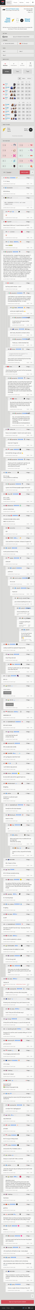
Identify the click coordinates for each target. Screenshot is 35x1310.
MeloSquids (12, 815)
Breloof (13, 349)
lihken (10, 366)
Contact (3, 1308)
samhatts (12, 955)
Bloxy (18, 848)
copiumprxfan (13, 988)
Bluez (8, 177)
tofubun (9, 773)
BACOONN (12, 859)
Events (27, 2)
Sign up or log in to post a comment (17, 1301)
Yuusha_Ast (12, 429)
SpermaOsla (10, 187)
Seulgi (9, 515)
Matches (21, 2)
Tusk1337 (9, 221)
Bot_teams (10, 914)
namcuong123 (11, 1040)
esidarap (10, 1155)
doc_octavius (11, 904)
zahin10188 (10, 1214)
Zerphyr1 (16, 329)
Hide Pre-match (24, 172)
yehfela (9, 472)
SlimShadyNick (11, 945)
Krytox (15, 307)
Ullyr (9, 644)
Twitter (25, 1308)
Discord (31, 1308)
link (31, 183)
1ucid (9, 1125)
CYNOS (11, 538)
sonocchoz (12, 528)
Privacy (8, 1308)
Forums (15, 2)
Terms (12, 1308)
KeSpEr (11, 1176)
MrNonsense (11, 711)
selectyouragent (11, 783)
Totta (9, 869)
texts (9, 1093)
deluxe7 (9, 999)
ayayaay (11, 558)
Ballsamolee (10, 505)
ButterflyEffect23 (11, 721)
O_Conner (12, 231)
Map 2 (21, 51)
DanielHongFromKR (12, 1029)
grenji (9, 1257)
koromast (12, 1236)
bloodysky (10, 1247)
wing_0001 (10, 494)
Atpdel (9, 675)
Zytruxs (11, 241)
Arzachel (11, 283)
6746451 (9, 1080)
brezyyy (11, 654)
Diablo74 (10, 1060)
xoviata (11, 449)
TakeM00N (10, 753)
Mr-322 (9, 686)
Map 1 (4, 51)
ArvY (11, 211)
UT (8, 763)
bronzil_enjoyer (18, 578)
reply (28, 183)
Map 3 (4, 55)
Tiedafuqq (10, 1070)
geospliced (9, 251)
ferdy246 (9, 1050)
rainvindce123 (11, 743)
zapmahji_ (10, 894)
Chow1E (9, 1225)
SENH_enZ (9, 197)
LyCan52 (9, 548)
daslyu (9, 1115)
